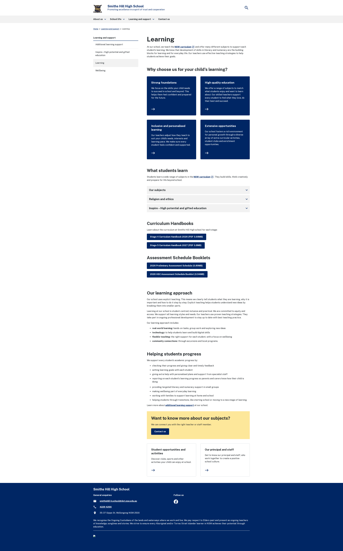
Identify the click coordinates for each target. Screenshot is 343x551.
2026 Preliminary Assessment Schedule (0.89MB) (176, 265)
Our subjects (199, 190)
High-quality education (219, 82)
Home (95, 29)
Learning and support (110, 29)
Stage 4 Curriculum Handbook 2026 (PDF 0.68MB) (176, 237)
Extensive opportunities (220, 126)
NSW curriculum (185, 47)
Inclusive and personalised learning (168, 127)
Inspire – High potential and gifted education (199, 208)
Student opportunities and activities (168, 451)
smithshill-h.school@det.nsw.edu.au (118, 501)
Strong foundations (164, 82)
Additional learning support (109, 44)
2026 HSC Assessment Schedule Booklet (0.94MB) (177, 274)
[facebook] (176, 503)
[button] (99, 19)
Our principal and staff (219, 449)
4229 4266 (106, 507)
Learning (99, 63)
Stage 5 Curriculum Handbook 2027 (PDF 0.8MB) (176, 245)
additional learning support (179, 405)
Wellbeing (100, 70)
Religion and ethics (199, 199)
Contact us (160, 431)
